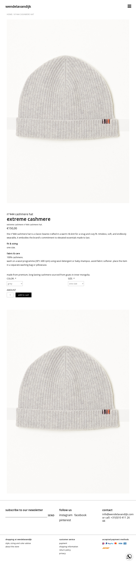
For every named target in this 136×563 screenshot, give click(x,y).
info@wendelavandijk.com (118, 514)
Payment (63, 543)
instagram (66, 515)
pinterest (65, 520)
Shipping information (68, 546)
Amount (11, 290)
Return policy (65, 550)
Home (9, 14)
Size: (71, 278)
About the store (12, 546)
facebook (80, 515)
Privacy (62, 553)
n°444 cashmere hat (24, 14)
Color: (11, 278)
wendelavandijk (18, 6)
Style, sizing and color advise (18, 543)
